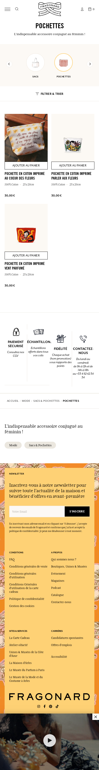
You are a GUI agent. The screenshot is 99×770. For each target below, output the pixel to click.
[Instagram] (38, 706)
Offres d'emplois (61, 645)
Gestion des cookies (21, 606)
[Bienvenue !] (49, 8)
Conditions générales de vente (28, 566)
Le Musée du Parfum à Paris (26, 670)
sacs (35, 76)
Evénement (58, 573)
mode (13, 445)
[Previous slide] (9, 64)
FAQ (12, 559)
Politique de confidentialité (26, 599)
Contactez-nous (61, 602)
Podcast (56, 588)
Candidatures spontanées (67, 638)
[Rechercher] (16, 9)
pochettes (64, 76)
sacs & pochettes (40, 445)
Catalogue (57, 595)
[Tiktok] (57, 706)
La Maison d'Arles (20, 663)
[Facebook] (45, 706)
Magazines (57, 580)
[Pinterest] (50, 706)
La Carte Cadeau (19, 638)
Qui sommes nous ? (63, 559)
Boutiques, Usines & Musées (69, 566)
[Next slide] (90, 64)
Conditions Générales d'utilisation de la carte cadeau (23, 588)
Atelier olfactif (18, 645)
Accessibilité (59, 656)
